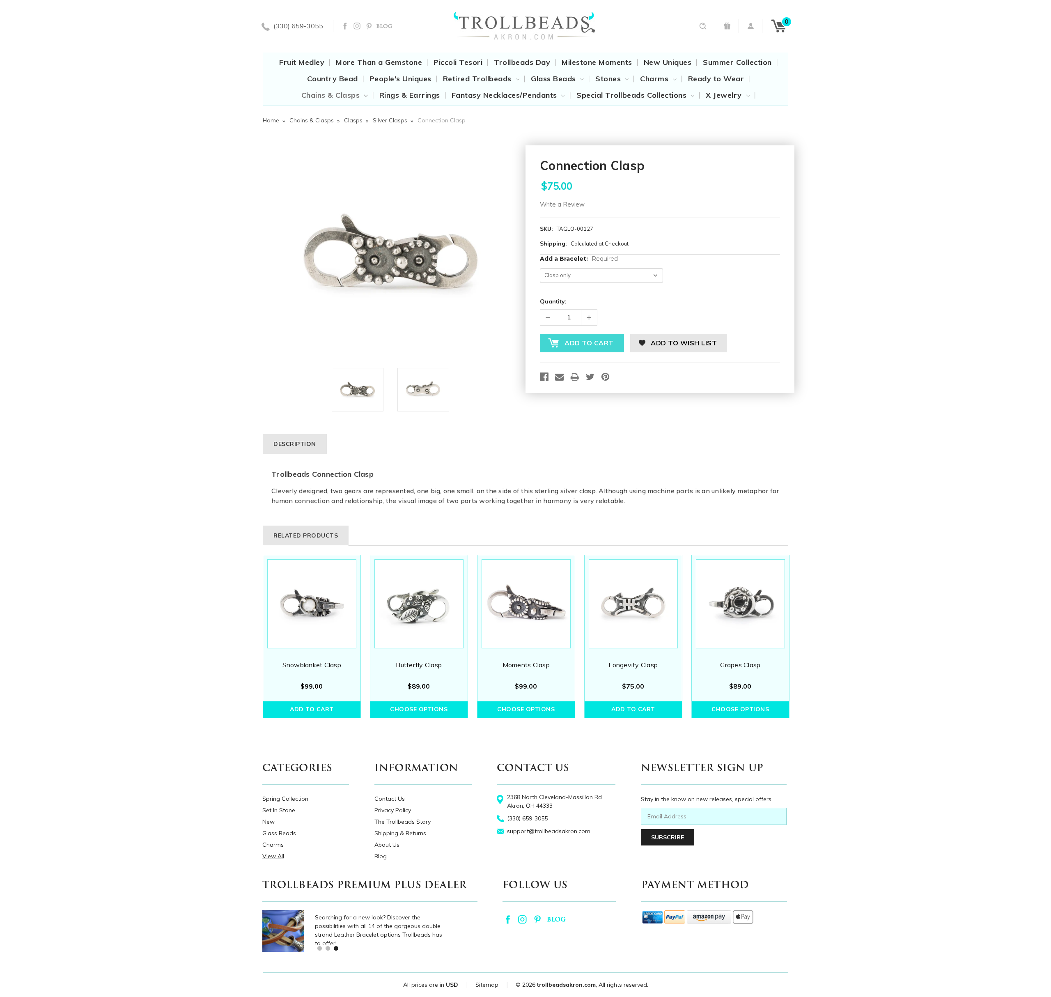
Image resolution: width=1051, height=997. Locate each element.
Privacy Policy (392, 810)
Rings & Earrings (409, 95)
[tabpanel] (311, 636)
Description (294, 444)
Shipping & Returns (400, 833)
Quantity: (553, 301)
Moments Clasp (526, 665)
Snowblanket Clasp (311, 665)
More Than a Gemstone (379, 62)
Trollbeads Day (522, 62)
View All (273, 856)
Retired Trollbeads (478, 78)
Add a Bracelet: (579, 258)
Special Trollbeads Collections (632, 95)
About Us (386, 844)
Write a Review (562, 204)
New (268, 821)
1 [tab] (319, 948)
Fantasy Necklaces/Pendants (506, 95)
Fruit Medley (301, 62)
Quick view (311, 604)
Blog (380, 856)
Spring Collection (285, 798)
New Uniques (668, 62)
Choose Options (418, 709)
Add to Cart (312, 709)
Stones (609, 78)
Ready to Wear (716, 78)
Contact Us (389, 798)
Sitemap (486, 984)
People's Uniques (400, 78)
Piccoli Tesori (458, 62)
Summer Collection (737, 62)
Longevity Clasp (633, 665)
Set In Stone (278, 810)
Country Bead (332, 78)
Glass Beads (554, 78)
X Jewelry (725, 95)
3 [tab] (335, 948)
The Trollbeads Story (402, 821)
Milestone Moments (597, 62)
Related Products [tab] (305, 535)
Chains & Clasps (331, 95)
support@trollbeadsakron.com (548, 831)
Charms (655, 78)
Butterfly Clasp (419, 665)
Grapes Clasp (740, 665)
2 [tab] (327, 948)
